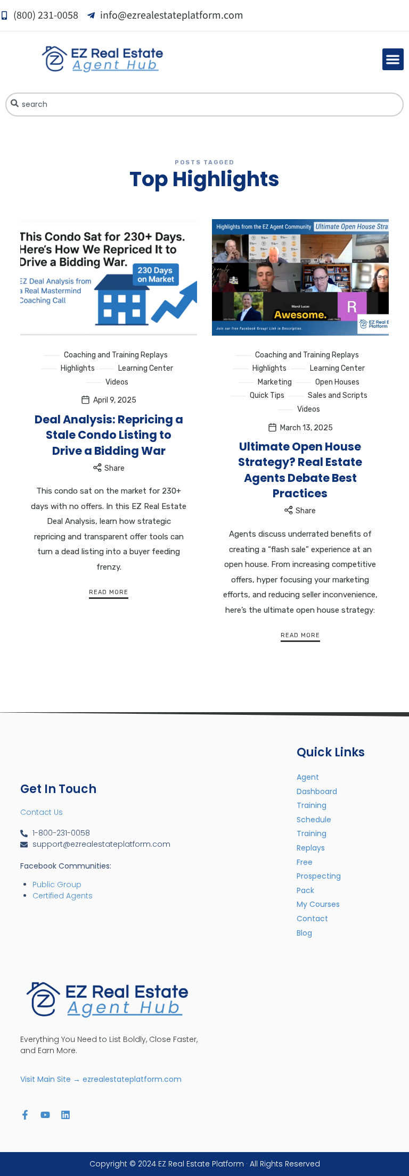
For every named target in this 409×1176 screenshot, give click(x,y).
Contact (312, 918)
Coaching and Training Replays (116, 355)
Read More (108, 592)
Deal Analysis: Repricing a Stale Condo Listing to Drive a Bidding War (109, 435)
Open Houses (337, 382)
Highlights (78, 368)
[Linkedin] (65, 1115)
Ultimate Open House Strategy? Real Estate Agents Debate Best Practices (300, 470)
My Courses (318, 904)
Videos (116, 382)
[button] (393, 59)
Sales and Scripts (337, 395)
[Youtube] (45, 1115)
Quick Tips (267, 395)
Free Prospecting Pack (319, 876)
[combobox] (204, 104)
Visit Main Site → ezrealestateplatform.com (101, 1079)
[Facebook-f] (25, 1115)
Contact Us (41, 812)
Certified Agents (62, 895)
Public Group (56, 884)
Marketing (275, 382)
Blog (304, 933)
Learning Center (145, 368)
